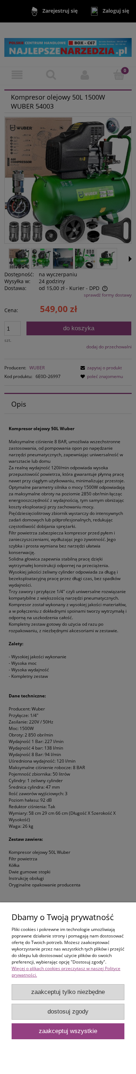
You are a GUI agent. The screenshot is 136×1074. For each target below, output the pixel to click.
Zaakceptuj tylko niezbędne (68, 992)
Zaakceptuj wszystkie (68, 1031)
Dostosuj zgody (68, 1011)
